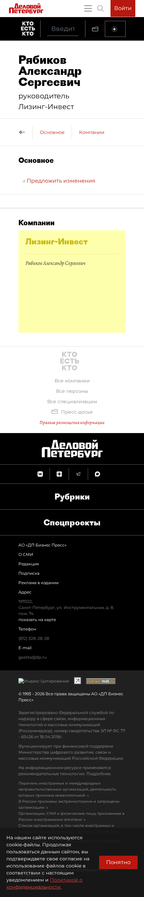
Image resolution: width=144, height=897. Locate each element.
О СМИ (25, 554)
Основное (52, 132)
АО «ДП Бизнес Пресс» (42, 545)
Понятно (118, 862)
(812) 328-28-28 (33, 638)
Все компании (72, 381)
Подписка (29, 573)
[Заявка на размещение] (115, 29)
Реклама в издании (38, 582)
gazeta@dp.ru (32, 657)
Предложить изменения (60, 181)
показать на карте (37, 619)
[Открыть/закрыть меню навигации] (88, 8)
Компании (91, 132)
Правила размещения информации (72, 422)
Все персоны (72, 391)
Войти (123, 8)
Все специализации (72, 401)
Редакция (28, 563)
